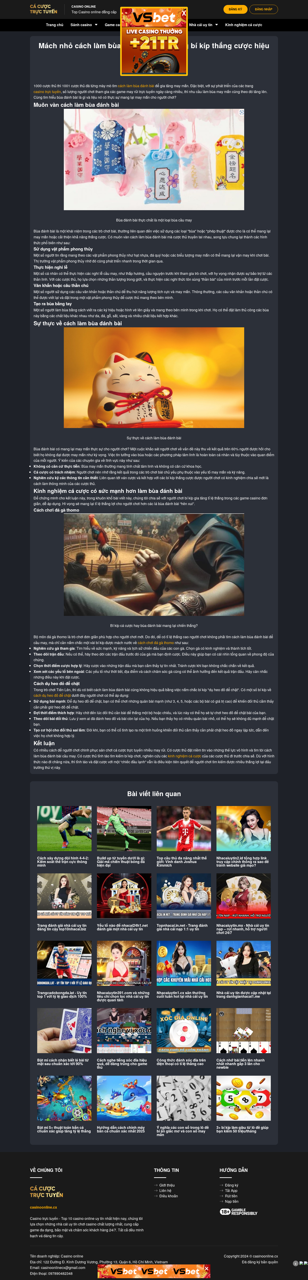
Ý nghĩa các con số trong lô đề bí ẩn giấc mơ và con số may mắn (183, 1131)
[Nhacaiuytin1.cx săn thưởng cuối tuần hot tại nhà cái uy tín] (184, 963)
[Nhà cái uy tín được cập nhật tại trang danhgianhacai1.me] (243, 963)
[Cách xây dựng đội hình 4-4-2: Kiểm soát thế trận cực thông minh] (64, 829)
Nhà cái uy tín (201, 25)
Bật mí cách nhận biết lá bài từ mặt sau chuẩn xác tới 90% (63, 1062)
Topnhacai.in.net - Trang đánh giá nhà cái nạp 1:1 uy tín (182, 927)
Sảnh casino (82, 25)
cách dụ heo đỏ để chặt (52, 695)
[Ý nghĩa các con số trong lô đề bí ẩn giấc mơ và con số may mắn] (184, 1098)
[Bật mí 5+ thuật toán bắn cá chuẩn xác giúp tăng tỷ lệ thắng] (64, 1098)
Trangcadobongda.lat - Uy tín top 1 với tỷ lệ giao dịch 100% (62, 994)
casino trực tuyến (47, 91)
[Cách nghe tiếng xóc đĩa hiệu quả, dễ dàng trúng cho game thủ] (124, 1031)
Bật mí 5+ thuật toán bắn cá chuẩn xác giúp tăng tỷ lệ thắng (64, 1129)
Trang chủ (54, 25)
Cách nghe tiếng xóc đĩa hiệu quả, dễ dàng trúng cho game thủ (122, 1063)
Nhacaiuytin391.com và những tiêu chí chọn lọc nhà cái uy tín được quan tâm (123, 996)
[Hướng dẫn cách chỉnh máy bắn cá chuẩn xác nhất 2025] (124, 1098)
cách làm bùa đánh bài (136, 86)
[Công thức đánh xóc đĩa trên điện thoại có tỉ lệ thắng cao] (184, 1031)
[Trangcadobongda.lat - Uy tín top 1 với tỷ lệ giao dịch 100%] (64, 963)
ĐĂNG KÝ (235, 9)
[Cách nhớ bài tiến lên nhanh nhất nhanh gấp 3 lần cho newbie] (243, 1031)
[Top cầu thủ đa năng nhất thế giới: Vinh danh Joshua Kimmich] (184, 829)
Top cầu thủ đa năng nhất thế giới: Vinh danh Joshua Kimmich (182, 861)
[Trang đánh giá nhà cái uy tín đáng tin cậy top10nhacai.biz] (64, 896)
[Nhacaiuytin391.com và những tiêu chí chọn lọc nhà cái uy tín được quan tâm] (124, 963)
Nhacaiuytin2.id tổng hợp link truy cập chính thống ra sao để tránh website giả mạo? (242, 861)
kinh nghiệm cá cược (184, 756)
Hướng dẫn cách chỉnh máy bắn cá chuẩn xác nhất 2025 (121, 1129)
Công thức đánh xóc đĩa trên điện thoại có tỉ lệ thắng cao (181, 1062)
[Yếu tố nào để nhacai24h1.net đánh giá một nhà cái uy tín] (124, 896)
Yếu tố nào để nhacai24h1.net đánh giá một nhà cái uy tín (122, 927)
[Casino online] (43, 9)
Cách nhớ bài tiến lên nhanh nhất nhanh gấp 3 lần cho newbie (240, 1063)
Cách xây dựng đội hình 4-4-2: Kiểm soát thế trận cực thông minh (63, 861)
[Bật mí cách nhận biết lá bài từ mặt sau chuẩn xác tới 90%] (64, 1031)
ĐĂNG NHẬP (263, 9)
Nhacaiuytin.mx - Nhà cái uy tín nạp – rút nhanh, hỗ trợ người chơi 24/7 (242, 929)
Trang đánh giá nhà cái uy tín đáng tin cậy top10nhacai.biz (62, 927)
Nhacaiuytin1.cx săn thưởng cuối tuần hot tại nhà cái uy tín (182, 994)
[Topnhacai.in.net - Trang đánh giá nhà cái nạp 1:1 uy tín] (184, 896)
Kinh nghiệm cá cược (243, 25)
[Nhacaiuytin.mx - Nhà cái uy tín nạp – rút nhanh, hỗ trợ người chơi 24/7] (243, 896)
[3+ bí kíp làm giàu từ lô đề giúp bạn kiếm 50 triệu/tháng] (243, 1098)
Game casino (116, 25)
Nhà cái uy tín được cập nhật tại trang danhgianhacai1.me (243, 994)
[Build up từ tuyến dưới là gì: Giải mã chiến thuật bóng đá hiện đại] (124, 829)
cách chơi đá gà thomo (156, 643)
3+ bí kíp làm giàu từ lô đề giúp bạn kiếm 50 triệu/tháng (242, 1129)
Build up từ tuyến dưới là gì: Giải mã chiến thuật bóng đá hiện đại (121, 861)
